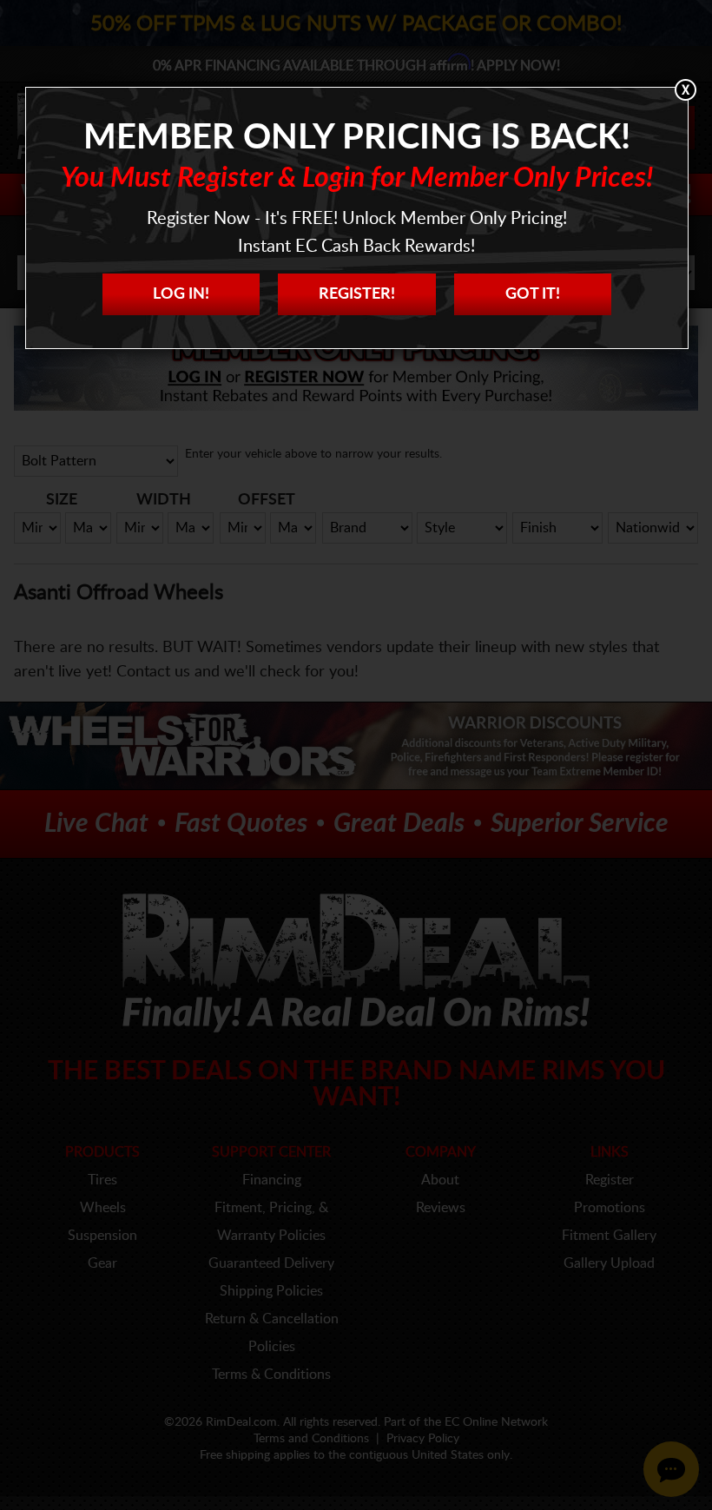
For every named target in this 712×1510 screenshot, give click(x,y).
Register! (357, 294)
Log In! (181, 294)
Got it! (532, 294)
